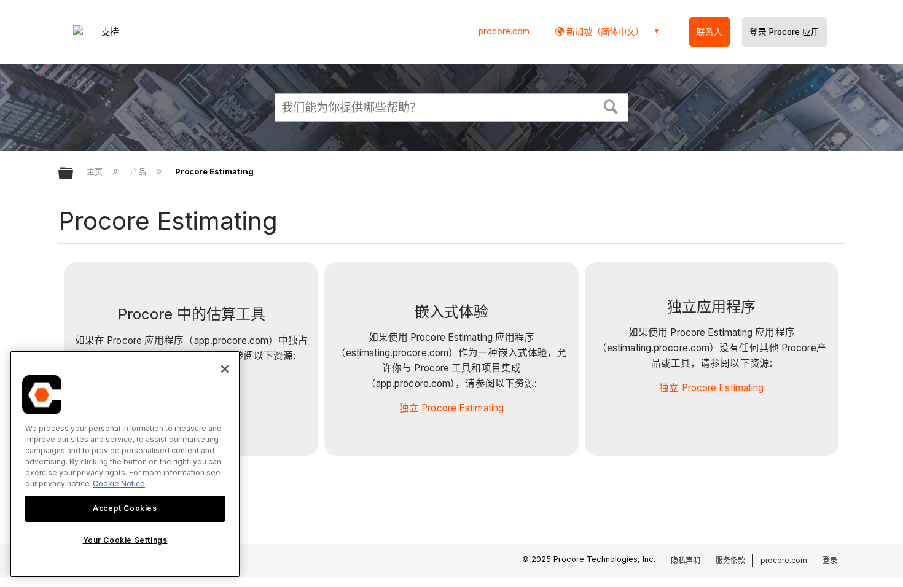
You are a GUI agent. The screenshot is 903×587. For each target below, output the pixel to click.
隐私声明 (685, 560)
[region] (125, 464)
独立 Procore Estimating (451, 408)
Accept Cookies (125, 508)
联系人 (709, 32)
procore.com (504, 31)
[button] (611, 105)
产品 (139, 171)
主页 (96, 171)
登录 (830, 560)
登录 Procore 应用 (784, 32)
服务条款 (730, 560)
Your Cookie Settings (125, 540)
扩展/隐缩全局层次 (73, 174)
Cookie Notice (119, 483)
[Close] (224, 369)
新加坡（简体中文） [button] (604, 31)
